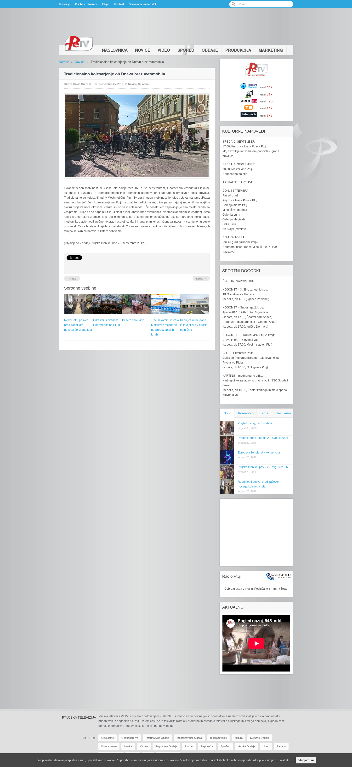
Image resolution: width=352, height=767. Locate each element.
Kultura (238, 737)
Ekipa (105, 4)
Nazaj (71, 278)
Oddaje (210, 50)
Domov (64, 62)
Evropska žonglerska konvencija (259, 452)
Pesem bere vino (133, 320)
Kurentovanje (109, 746)
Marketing (271, 50)
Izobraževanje (218, 737)
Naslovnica (115, 50)
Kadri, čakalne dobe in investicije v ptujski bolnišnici (193, 325)
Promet (189, 746)
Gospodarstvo (129, 737)
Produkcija (238, 50)
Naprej (200, 278)
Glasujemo (283, 413)
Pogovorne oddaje (166, 746)
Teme (264, 413)
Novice (142, 50)
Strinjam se (306, 760)
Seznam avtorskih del (142, 4)
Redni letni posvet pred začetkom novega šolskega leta (78, 325)
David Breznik (82, 84)
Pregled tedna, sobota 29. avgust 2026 (263, 438)
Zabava (281, 746)
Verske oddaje (246, 746)
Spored (185, 50)
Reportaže (207, 746)
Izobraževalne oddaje (190, 737)
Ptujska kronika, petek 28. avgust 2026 (263, 467)
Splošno (143, 84)
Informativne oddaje (157, 737)
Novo (227, 413)
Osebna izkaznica (86, 4)
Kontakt (119, 4)
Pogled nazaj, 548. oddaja (255, 423)
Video (164, 50)
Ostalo (144, 746)
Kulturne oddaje (259, 737)
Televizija (64, 4)
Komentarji (246, 413)
